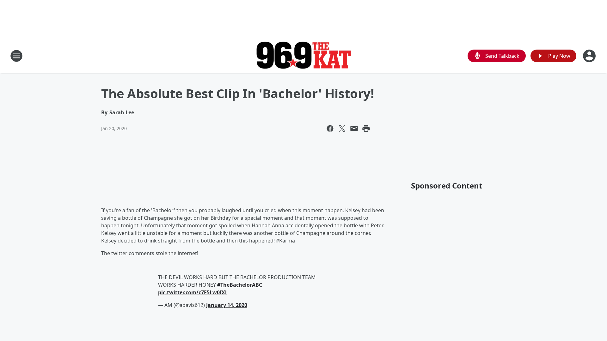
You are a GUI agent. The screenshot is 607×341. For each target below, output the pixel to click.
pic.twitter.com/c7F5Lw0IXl (192, 292)
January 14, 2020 (226, 305)
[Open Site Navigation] (16, 56)
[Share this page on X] (342, 128)
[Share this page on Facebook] (330, 128)
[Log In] (590, 56)
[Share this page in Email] (354, 128)
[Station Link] (303, 56)
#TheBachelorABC (239, 284)
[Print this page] (366, 128)
